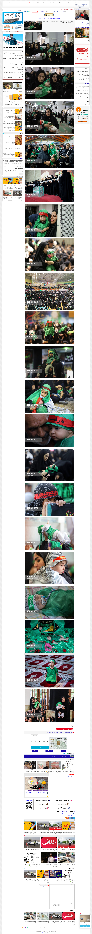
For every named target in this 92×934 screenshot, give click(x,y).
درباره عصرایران (58, 927)
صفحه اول (87, 2)
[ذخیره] (54, 11)
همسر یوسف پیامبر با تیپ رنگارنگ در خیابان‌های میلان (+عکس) (83, 80)
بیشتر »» (77, 9)
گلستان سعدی (42, 804)
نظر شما (72, 884)
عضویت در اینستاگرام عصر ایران (63, 800)
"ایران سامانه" (44, 932)
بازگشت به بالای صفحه (69, 925)
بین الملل (50, 2)
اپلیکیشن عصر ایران (28, 800)
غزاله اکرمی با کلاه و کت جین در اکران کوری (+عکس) (83, 72)
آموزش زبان (29, 2)
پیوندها (46, 927)
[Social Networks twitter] (65, 753)
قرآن (40, 2)
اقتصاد (57, 2)
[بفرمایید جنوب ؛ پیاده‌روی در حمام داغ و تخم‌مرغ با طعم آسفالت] (36, 783)
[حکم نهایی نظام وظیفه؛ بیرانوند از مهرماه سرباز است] (13, 39)
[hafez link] (49, 14)
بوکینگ (44, 886)
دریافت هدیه (85, 926)
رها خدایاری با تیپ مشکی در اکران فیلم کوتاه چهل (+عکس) (83, 77)
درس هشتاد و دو (85, 39)
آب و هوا (73, 2)
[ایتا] (66, 818)
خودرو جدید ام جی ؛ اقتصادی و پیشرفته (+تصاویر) (12, 77)
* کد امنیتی (72, 903)
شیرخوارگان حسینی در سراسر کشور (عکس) (63, 777)
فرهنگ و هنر (46, 2)
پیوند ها (66, 2)
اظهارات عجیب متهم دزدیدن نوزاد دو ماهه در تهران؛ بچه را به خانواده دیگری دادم (82, 21)
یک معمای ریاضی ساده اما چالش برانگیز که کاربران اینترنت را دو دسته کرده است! (82, 85)
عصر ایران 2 (33, 2)
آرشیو (81, 2)
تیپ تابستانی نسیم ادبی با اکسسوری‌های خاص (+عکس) (82, 69)
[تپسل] (31, 735)
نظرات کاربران (49, 751)
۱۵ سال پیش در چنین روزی (42, 800)
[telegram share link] (27, 11)
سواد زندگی (63, 2)
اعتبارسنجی (47, 886)
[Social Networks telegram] (64, 753)
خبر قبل (35, 751)
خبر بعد (62, 751)
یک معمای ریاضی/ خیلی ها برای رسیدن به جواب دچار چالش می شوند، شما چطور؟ (82, 103)
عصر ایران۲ (63, 927)
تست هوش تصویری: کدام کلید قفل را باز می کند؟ (82, 97)
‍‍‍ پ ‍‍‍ (57, 11)
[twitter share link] (24, 11)
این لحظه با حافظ (62, 804)
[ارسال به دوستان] (53, 11)
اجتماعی (69, 11)
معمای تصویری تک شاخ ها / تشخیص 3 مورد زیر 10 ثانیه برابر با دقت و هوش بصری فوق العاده (82, 100)
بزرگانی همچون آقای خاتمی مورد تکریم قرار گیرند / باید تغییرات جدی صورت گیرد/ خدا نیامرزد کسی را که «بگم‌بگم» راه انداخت (13, 53)
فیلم (35, 2)
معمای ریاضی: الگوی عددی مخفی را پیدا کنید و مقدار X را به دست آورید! (82, 88)
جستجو (79, 2)
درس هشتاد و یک (85, 41)
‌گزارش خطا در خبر (35, 11)
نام (73, 886)
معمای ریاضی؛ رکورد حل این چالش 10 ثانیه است (82, 94)
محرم (69, 813)
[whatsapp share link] (28, 11)
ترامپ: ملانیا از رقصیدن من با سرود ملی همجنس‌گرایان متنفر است (82, 24)
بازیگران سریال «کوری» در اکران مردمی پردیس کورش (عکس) (83, 75)
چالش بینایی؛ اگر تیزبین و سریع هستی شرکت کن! (83, 91)
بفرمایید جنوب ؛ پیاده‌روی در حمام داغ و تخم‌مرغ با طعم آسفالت (38, 790)
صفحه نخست (73, 11)
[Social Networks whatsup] (67, 753)
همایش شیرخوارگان (64, 813)
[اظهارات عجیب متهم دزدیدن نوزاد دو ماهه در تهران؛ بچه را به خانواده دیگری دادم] (82, 15)
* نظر (73, 894)
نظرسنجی (76, 2)
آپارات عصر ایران (42, 808)
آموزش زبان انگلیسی (62, 808)
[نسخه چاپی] (52, 11)
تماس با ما (84, 2)
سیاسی (60, 2)
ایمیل (73, 890)
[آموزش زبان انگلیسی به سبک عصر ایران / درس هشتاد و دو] (82, 33)
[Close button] (90, 914)
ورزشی (53, 2)
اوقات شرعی (69, 2)
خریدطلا (39, 747)
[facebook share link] (25, 11)
